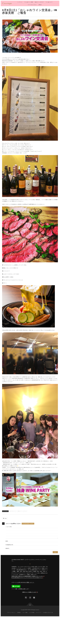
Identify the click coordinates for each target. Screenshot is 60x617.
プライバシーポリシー (11, 612)
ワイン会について (49, 2)
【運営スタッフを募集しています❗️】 (30, 592)
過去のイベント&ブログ (39, 2)
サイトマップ (38, 612)
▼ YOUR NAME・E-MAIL (28, 523)
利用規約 (19, 612)
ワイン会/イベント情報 (28, 2)
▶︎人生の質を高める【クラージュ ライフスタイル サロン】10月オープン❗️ (27, 577)
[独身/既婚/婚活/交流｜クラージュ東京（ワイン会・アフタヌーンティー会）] (7, 3)
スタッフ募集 (24, 612)
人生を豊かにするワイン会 (48, 612)
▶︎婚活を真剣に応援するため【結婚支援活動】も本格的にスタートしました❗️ (28, 576)
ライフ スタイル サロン (32, 4)
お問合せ (40, 4)
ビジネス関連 (31, 612)
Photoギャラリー (13, 511)
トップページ (19, 2)
